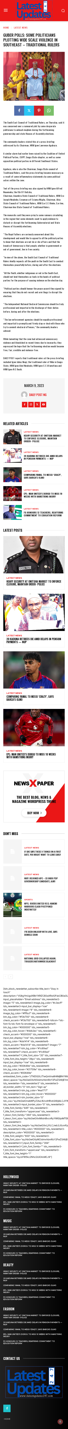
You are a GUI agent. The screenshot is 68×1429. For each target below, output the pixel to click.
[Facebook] (19, 111)
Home (6, 27)
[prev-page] (5, 977)
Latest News (21, 27)
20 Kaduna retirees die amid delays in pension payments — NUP (43, 457)
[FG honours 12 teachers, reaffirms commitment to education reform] (12, 512)
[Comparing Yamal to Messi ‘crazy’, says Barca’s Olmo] (12, 474)
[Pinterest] (39, 111)
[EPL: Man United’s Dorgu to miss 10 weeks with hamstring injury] (12, 493)
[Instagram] (31, 404)
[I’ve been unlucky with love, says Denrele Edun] (12, 932)
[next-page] (11, 977)
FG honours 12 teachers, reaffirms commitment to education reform (43, 514)
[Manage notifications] (60, 1421)
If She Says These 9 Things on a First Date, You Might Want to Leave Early (42, 853)
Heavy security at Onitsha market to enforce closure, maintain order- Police (42, 438)
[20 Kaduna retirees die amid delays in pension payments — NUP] (12, 455)
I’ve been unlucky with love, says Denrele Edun (40, 933)
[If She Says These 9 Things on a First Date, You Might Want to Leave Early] (12, 851)
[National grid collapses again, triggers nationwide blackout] (12, 958)
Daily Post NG (38, 395)
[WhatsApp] (49, 111)
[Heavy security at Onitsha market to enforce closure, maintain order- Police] (12, 436)
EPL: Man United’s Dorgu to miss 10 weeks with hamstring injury (43, 495)
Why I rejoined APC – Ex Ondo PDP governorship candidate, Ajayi (41, 879)
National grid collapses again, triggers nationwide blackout (40, 960)
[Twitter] (29, 111)
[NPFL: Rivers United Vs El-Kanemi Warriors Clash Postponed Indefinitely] (12, 905)
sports (28, 900)
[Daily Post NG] (25, 394)
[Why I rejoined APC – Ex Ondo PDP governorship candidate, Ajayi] (12, 878)
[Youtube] (43, 404)
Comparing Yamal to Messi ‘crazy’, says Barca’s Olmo (43, 476)
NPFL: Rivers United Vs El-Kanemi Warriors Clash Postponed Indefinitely (40, 906)
